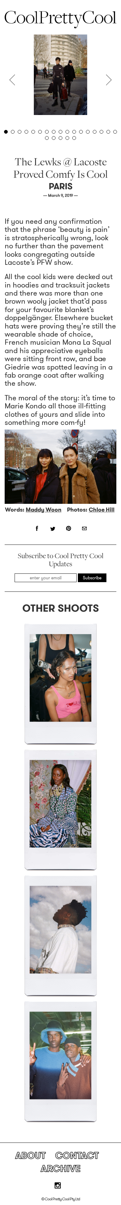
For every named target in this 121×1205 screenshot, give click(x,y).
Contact (77, 1155)
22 (74, 138)
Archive (61, 1168)
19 (54, 138)
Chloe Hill (101, 510)
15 (101, 132)
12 (81, 132)
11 (74, 132)
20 (60, 138)
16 (108, 132)
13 (88, 132)
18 (47, 138)
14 (94, 132)
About (30, 1155)
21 (67, 138)
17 (115, 132)
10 (67, 132)
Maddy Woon (43, 510)
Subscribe (92, 578)
